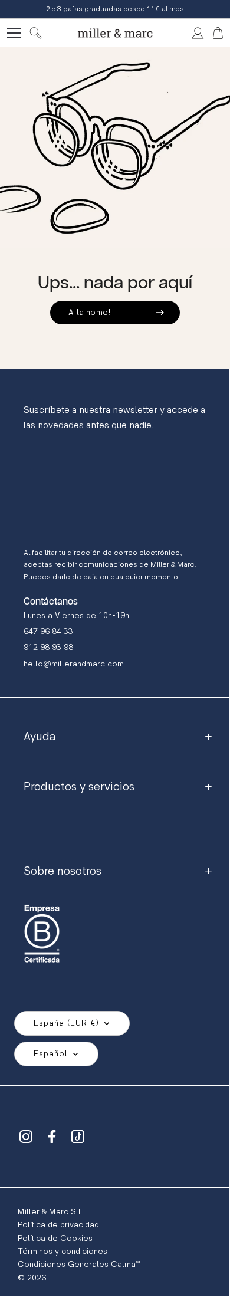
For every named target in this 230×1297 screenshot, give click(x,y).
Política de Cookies (55, 1238)
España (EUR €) (66, 1023)
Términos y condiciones (62, 1251)
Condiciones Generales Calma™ (79, 1264)
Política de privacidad (58, 1225)
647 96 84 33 (48, 631)
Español (51, 1054)
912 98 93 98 (48, 647)
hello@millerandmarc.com (74, 664)
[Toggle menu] (14, 33)
